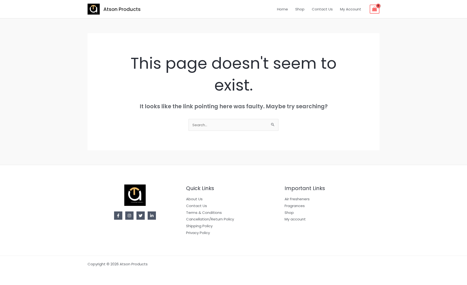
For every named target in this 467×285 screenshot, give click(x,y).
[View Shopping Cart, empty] (374, 9)
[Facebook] (118, 215)
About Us (194, 198)
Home (282, 9)
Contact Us (322, 9)
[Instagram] (129, 215)
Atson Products (122, 9)
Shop (300, 9)
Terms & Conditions (204, 212)
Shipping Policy (199, 225)
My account (295, 219)
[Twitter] (140, 215)
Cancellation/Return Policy (210, 219)
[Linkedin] (152, 215)
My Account (350, 9)
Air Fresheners (297, 198)
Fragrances (295, 205)
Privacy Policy (198, 232)
